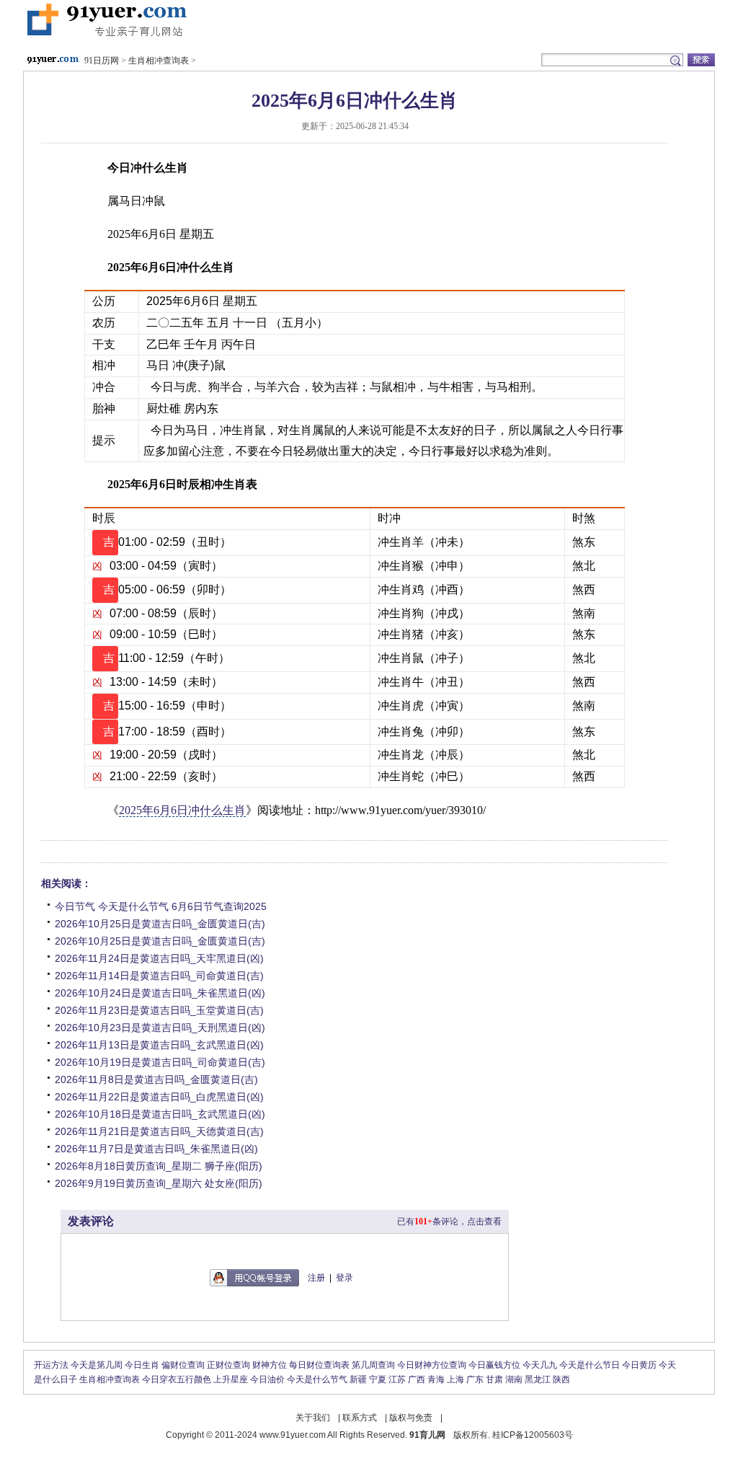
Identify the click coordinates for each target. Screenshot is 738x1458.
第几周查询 (373, 1365)
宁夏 (377, 1379)
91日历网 (105, 21)
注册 (316, 1278)
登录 (344, 1278)
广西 (416, 1379)
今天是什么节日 (589, 1365)
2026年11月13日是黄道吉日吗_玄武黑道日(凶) (159, 1045)
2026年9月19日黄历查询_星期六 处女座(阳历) (158, 1183)
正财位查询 (228, 1365)
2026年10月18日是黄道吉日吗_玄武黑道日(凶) (160, 1114)
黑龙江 (538, 1379)
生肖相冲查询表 (158, 61)
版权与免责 (410, 1418)
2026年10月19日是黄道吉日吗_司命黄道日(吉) (160, 1062)
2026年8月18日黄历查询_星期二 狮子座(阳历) (158, 1166)
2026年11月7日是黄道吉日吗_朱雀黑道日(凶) (156, 1148)
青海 (436, 1379)
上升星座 (230, 1379)
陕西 (561, 1379)
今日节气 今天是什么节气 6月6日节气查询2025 (161, 906)
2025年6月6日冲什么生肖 (182, 810)
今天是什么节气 (317, 1379)
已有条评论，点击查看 (449, 1221)
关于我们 (312, 1418)
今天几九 (540, 1365)
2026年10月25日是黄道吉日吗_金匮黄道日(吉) (160, 923)
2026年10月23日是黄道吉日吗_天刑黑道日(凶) (160, 1027)
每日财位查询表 (319, 1365)
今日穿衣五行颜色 (176, 1379)
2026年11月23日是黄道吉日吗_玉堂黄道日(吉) (159, 1010)
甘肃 (494, 1379)
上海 (455, 1379)
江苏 (397, 1379)
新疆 (358, 1379)
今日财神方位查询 (431, 1365)
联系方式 (359, 1418)
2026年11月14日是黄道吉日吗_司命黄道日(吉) (159, 975)
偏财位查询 (183, 1365)
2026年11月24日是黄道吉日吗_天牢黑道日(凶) (159, 958)
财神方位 (269, 1365)
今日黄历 (639, 1365)
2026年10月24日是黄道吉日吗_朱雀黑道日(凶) (160, 993)
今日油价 (267, 1379)
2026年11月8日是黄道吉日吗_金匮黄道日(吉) (156, 1079)
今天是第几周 (97, 1365)
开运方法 (51, 1365)
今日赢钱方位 (494, 1365)
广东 (475, 1379)
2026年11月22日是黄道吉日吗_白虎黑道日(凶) (159, 1097)
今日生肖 (142, 1365)
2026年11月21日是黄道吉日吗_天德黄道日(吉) (159, 1131)
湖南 (514, 1379)
